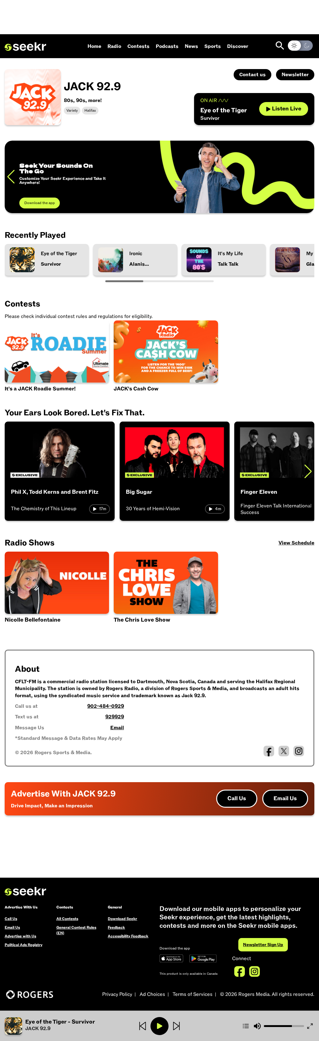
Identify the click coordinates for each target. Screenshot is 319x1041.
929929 (114, 716)
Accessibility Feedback (128, 936)
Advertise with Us (20, 936)
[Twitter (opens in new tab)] (284, 751)
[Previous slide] (11, 177)
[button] (57, 593)
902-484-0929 (105, 706)
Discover (237, 46)
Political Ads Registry (23, 944)
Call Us (236, 798)
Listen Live (286, 108)
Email (117, 727)
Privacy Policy (117, 994)
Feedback (116, 927)
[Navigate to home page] (25, 46)
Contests (138, 46)
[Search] (280, 45)
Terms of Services (192, 994)
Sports (212, 46)
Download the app (39, 202)
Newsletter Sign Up (263, 945)
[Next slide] (308, 471)
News (191, 46)
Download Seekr (122, 918)
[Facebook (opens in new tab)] (269, 751)
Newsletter (295, 74)
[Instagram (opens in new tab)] (298, 751)
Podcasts (167, 46)
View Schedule (296, 542)
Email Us (285, 798)
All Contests (67, 918)
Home (94, 46)
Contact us (252, 74)
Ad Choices (152, 994)
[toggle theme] (300, 45)
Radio (114, 46)
